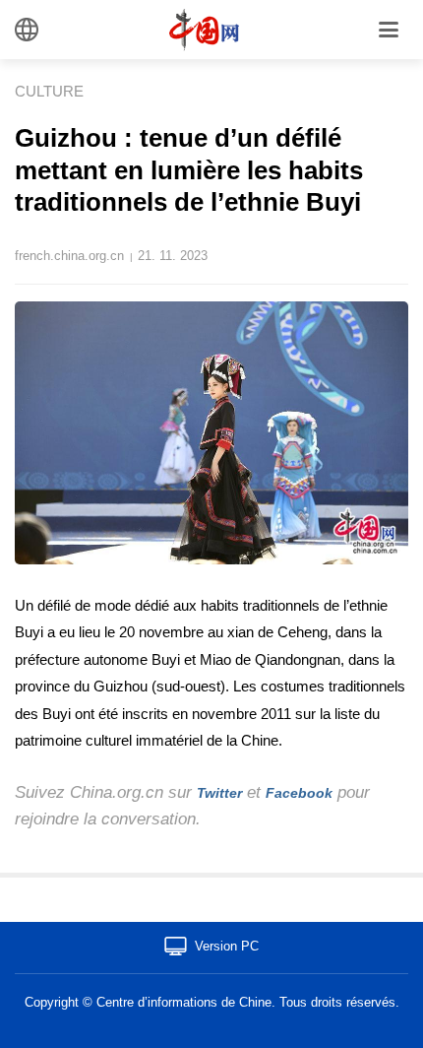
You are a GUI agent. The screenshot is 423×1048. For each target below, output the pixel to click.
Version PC (227, 946)
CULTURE (49, 91)
